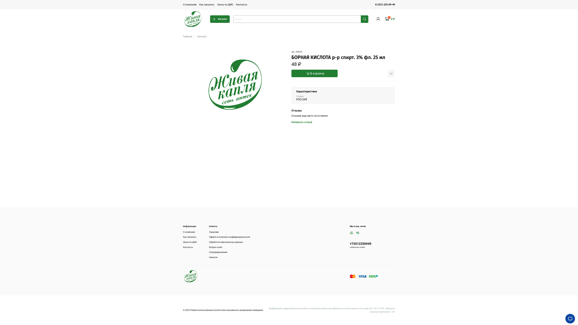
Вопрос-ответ (215, 247)
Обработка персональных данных (226, 242)
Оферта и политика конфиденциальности (229, 237)
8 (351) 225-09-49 (385, 4)
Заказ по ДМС (225, 4)
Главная (187, 36)
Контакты (241, 4)
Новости (213, 257)
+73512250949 (360, 244)
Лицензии (214, 232)
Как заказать (206, 4)
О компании (190, 4)
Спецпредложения (218, 252)
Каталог (222, 19)
